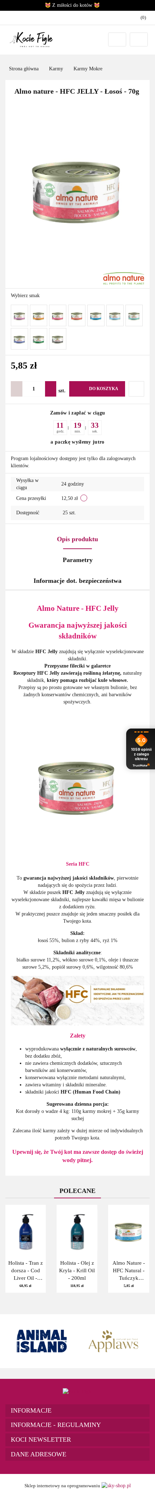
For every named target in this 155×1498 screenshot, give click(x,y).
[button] (77, 1410)
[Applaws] (114, 1341)
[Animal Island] (41, 1341)
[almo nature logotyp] (123, 278)
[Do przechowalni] (136, 389)
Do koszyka (103, 388)
